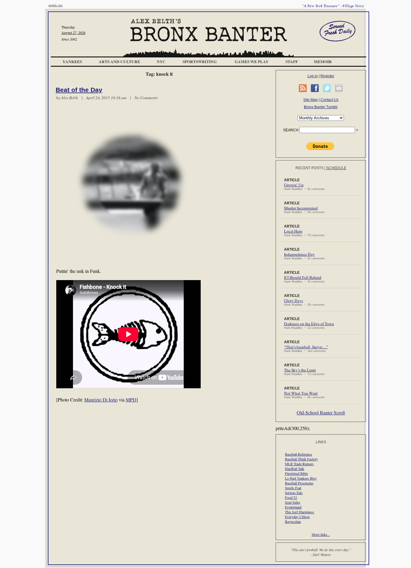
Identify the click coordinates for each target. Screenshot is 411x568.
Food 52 (291, 497)
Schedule (336, 168)
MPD (131, 399)
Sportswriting (200, 62)
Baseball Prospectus (299, 483)
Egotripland (293, 507)
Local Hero (293, 231)
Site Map (310, 100)
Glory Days (293, 300)
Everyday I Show (297, 516)
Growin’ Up (294, 185)
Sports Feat (293, 487)
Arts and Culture (119, 62)
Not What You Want (301, 393)
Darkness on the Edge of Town (309, 323)
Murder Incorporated (301, 208)
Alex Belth (69, 97)
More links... (321, 534)
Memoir (323, 62)
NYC (161, 62)
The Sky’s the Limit (300, 370)
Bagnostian (293, 521)
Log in (312, 76)
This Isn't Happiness (299, 511)
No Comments (146, 97)
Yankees (72, 62)
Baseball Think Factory (301, 459)
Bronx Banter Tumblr (321, 107)
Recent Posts (309, 168)
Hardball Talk (294, 468)
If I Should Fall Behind (302, 277)
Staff (292, 62)
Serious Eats (294, 492)
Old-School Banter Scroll (321, 412)
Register (327, 76)
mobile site (55, 5)
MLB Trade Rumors (299, 463)
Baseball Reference (298, 454)
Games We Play (252, 62)
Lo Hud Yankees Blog (301, 478)
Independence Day (299, 254)
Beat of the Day (79, 89)
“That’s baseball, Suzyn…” (306, 347)
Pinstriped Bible (296, 473)
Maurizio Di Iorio (101, 399)
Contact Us (329, 100)
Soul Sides (292, 502)
